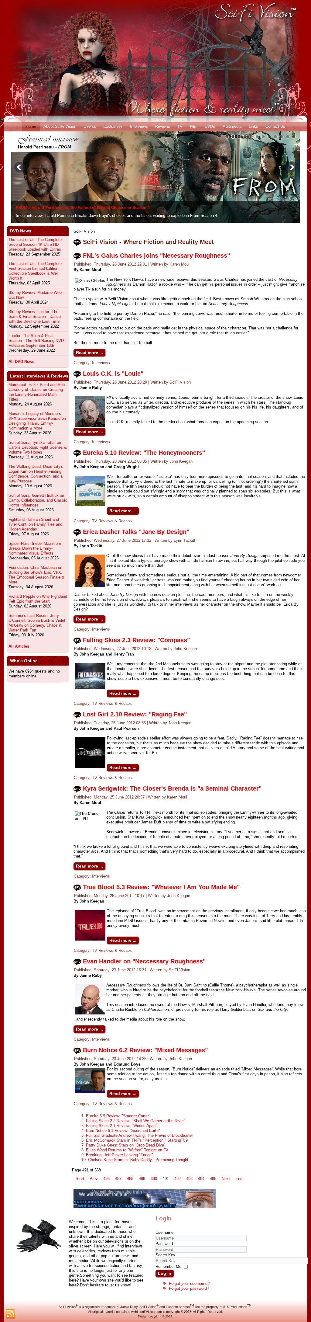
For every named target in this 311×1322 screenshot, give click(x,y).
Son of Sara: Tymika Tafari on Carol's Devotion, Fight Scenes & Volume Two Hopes (38, 447)
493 (189, 1178)
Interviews (139, 126)
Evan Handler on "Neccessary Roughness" (144, 961)
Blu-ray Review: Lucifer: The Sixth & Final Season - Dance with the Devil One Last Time (35, 316)
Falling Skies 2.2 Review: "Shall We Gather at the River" (135, 1120)
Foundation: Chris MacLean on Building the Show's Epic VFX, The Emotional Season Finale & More (36, 574)
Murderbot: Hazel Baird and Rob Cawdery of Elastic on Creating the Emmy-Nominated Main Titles (37, 392)
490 (154, 1178)
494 (201, 1178)
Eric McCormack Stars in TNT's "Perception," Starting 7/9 (137, 1140)
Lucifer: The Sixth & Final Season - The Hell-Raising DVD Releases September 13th (36, 340)
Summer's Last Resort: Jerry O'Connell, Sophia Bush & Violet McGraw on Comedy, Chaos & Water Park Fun (37, 622)
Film (193, 126)
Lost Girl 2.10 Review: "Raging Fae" (135, 714)
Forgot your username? (189, 1283)
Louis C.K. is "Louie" (113, 373)
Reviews (162, 126)
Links (253, 126)
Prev (94, 1178)
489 (142, 1178)
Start (80, 1178)
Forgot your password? (189, 1288)
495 (213, 1178)
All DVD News (21, 361)
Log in (164, 1273)
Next (226, 1178)
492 (177, 1178)
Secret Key (165, 1255)
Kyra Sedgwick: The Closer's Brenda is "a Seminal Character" (172, 788)
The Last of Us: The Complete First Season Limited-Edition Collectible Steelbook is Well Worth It (35, 270)
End (238, 1178)
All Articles (19, 646)
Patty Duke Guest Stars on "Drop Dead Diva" (126, 1145)
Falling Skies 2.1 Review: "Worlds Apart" (121, 1125)
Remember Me (168, 1266)
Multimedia (231, 126)
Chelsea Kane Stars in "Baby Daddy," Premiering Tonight (138, 1159)
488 (130, 1178)
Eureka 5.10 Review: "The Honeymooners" (144, 452)
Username (164, 1232)
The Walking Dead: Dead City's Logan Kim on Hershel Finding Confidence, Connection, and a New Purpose (36, 473)
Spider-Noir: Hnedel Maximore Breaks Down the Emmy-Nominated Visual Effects (35, 548)
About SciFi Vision (59, 126)
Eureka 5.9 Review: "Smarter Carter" (118, 1116)
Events (90, 126)
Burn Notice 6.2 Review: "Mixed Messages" (145, 1050)
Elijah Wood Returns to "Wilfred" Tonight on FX (127, 1150)
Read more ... (89, 352)
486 (106, 1178)
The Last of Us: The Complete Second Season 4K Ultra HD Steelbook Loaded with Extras (35, 244)
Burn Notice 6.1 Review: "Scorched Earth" (123, 1130)
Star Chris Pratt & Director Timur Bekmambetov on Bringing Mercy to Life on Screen (95, 207)
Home (31, 126)
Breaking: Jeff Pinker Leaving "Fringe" (119, 1155)
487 (118, 1178)
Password (164, 1243)
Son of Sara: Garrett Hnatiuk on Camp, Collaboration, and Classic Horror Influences (38, 500)
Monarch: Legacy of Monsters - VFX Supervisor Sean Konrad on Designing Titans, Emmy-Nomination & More (37, 420)
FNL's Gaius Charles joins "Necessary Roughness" (156, 255)
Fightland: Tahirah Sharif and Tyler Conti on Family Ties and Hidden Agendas (35, 524)
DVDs (210, 126)
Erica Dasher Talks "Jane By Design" (136, 531)
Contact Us (275, 126)
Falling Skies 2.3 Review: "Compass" (136, 640)
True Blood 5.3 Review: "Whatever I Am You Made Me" (161, 887)
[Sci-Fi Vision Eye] (144, 1206)
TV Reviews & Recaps (112, 521)
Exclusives (113, 126)
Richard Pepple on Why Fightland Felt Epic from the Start (38, 599)
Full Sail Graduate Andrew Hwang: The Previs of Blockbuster (139, 1135)
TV (180, 126)
